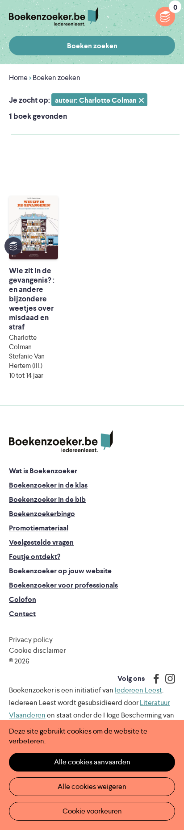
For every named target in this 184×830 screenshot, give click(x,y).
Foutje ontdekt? (34, 556)
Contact (22, 613)
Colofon (22, 599)
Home (18, 77)
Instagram (167, 679)
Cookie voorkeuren (92, 811)
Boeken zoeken (92, 45)
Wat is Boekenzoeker (43, 470)
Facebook (154, 679)
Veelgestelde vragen (41, 542)
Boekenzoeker (53, 17)
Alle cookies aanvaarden (92, 762)
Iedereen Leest (138, 690)
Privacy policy (31, 639)
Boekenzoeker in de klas (48, 485)
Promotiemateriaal (38, 528)
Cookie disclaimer (37, 650)
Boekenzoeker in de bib (47, 499)
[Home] (61, 441)
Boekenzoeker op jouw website (60, 571)
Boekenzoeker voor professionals (63, 585)
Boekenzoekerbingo (42, 513)
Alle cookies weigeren (92, 786)
